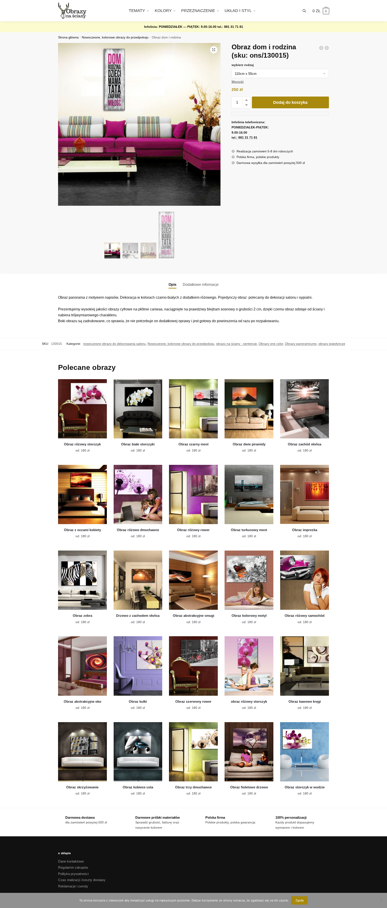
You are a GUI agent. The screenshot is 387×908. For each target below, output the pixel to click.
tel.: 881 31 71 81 (230, 26)
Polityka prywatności (73, 874)
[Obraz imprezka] (304, 494)
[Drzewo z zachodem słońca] (138, 580)
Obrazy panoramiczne (301, 343)
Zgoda (300, 900)
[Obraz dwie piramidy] (249, 408)
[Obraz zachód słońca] (304, 408)
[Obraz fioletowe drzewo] (249, 751)
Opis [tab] (172, 284)
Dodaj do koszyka (290, 102)
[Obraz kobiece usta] (138, 751)
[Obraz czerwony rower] (193, 665)
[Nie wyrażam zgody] (381, 900)
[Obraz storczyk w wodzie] (304, 751)
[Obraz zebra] (82, 580)
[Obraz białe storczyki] (138, 408)
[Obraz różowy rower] (193, 494)
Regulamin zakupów (73, 867)
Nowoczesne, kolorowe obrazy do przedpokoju (115, 37)
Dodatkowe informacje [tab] (201, 284)
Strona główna (68, 37)
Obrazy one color (271, 343)
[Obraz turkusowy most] (249, 494)
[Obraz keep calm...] (326, 48)
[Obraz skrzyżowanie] (82, 751)
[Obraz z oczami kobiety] (82, 494)
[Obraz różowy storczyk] (82, 408)
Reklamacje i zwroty (73, 886)
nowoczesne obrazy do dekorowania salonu (114, 343)
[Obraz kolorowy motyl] (249, 580)
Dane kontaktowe (71, 861)
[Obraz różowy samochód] (304, 580)
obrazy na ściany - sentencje (236, 343)
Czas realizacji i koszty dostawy (82, 880)
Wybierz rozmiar (79, 448)
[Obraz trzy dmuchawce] (193, 751)
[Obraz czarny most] (193, 408)
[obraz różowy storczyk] (249, 665)
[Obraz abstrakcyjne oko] (82, 665)
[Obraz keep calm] (321, 48)
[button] (213, 49)
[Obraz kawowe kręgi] (304, 665)
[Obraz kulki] (138, 665)
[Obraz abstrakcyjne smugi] (193, 580)
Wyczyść (238, 81)
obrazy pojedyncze (331, 343)
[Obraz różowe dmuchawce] (138, 494)
